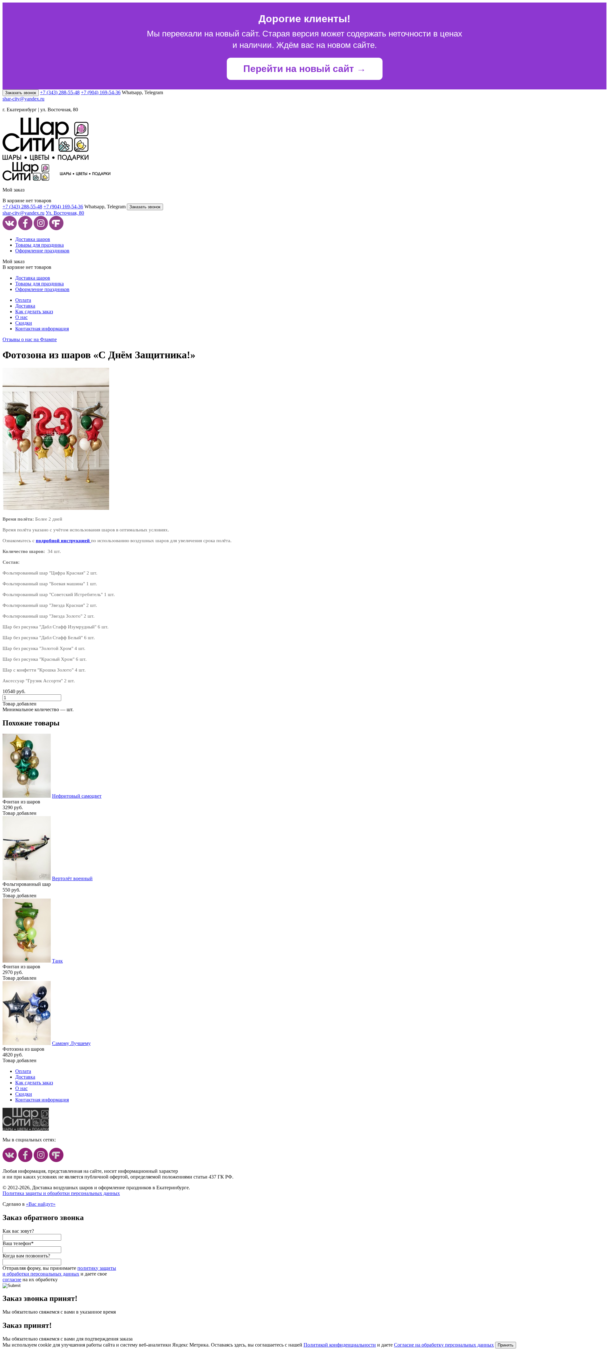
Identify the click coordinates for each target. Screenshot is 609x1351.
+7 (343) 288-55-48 (60, 92)
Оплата (23, 300)
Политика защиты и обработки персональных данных (61, 1193)
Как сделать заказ (34, 311)
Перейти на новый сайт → (304, 68)
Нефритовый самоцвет (77, 796)
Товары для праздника (39, 245)
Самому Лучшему (71, 1043)
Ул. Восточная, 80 (65, 213)
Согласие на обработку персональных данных (444, 1345)
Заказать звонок (20, 92)
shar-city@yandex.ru (23, 98)
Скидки (23, 323)
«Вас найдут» (41, 1204)
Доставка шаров (32, 239)
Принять (506, 1345)
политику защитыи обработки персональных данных (59, 1270)
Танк (57, 961)
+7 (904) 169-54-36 (101, 92)
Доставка (25, 306)
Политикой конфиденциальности (340, 1345)
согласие (12, 1279)
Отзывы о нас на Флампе (30, 339)
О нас (21, 317)
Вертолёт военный (72, 878)
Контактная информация (42, 328)
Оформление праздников (42, 250)
